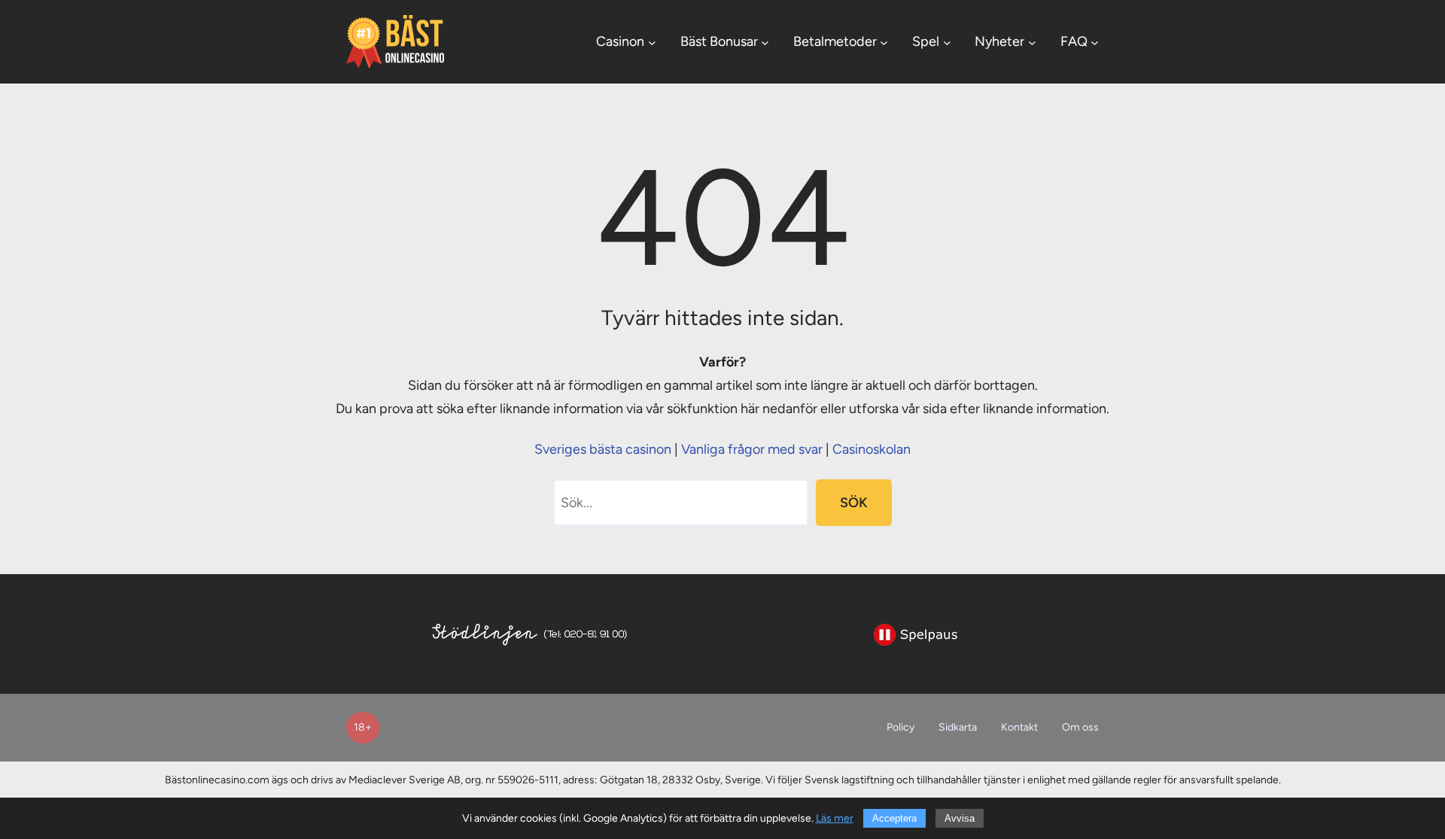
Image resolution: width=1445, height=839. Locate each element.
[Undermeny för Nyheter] (1032, 42)
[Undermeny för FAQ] (1095, 42)
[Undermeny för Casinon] (652, 42)
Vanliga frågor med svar (752, 449)
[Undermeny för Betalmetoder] (884, 42)
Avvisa (960, 818)
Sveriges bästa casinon (602, 449)
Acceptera (894, 818)
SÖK (854, 502)
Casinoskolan (871, 449)
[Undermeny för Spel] (947, 42)
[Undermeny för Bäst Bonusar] (765, 42)
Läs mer (834, 818)
